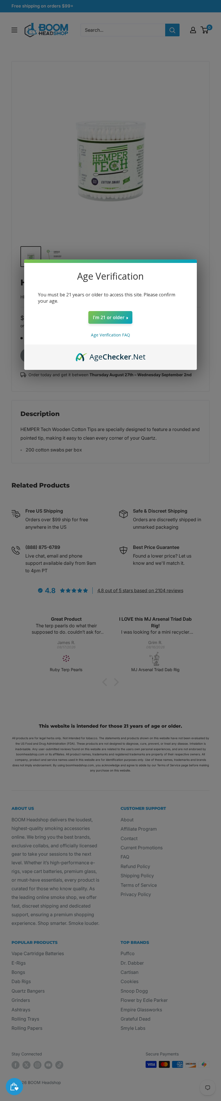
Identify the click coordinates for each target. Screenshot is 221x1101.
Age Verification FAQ (110, 335)
